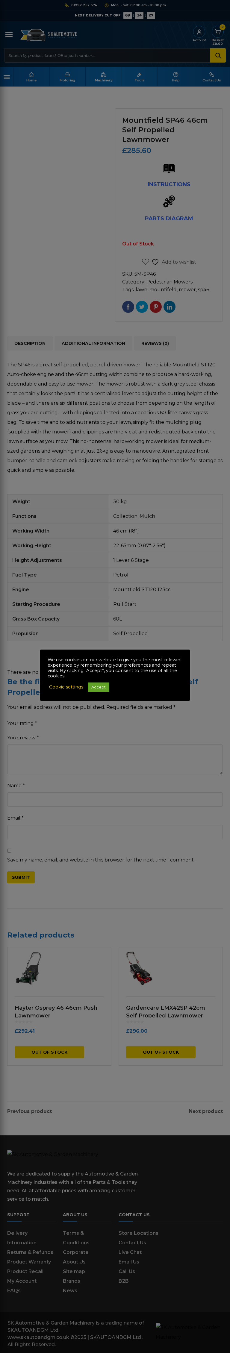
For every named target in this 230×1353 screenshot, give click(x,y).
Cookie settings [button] (66, 687)
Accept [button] (98, 687)
